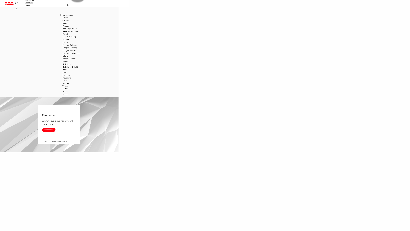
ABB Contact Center (60, 141)
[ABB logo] (9, 3)
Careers (28, 5)
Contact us (29, 3)
